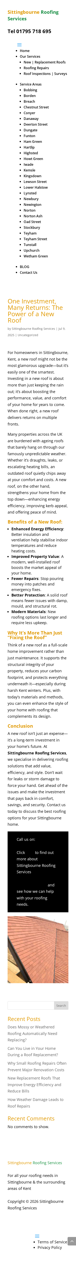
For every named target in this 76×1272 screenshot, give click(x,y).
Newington (32, 204)
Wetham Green (36, 256)
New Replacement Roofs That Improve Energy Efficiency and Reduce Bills (34, 1084)
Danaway (31, 118)
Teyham (30, 233)
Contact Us (28, 272)
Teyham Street (35, 239)
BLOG (24, 266)
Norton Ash (33, 216)
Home (25, 50)
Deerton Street (36, 124)
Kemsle (29, 170)
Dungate (30, 130)
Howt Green (33, 158)
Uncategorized (28, 335)
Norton (29, 210)
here (30, 852)
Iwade (28, 164)
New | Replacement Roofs (45, 62)
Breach (29, 101)
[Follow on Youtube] (27, 1220)
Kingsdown (32, 176)
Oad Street (32, 221)
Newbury (31, 199)
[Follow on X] (19, 1220)
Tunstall (30, 244)
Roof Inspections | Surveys (45, 73)
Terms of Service (52, 1241)
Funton (29, 135)
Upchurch (31, 250)
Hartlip (29, 147)
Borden (30, 95)
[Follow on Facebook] (11, 1220)
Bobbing (30, 90)
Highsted (31, 153)
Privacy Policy (50, 1247)
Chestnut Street (36, 107)
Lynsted (30, 193)
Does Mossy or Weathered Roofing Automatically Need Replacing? (32, 1033)
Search (61, 1006)
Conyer (29, 113)
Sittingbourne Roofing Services (33, 329)
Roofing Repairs (36, 68)
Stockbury (32, 227)
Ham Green (33, 141)
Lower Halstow (36, 187)
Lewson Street (35, 181)
